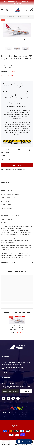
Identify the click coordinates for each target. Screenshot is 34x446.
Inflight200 (9, 65)
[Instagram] (8, 398)
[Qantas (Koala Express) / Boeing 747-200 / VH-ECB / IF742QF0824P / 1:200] (17, 320)
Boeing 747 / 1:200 (10, 17)
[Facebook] (3, 398)
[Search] (7, 10)
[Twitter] (18, 398)
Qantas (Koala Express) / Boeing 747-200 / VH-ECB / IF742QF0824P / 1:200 (17, 329)
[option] (17, 30)
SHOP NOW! (17, 4)
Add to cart (17, 165)
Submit (26, 391)
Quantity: (3, 156)
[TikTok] (13, 398)
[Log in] (27, 10)
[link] (9, 300)
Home (2, 17)
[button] (28, 39)
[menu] (2, 10)
